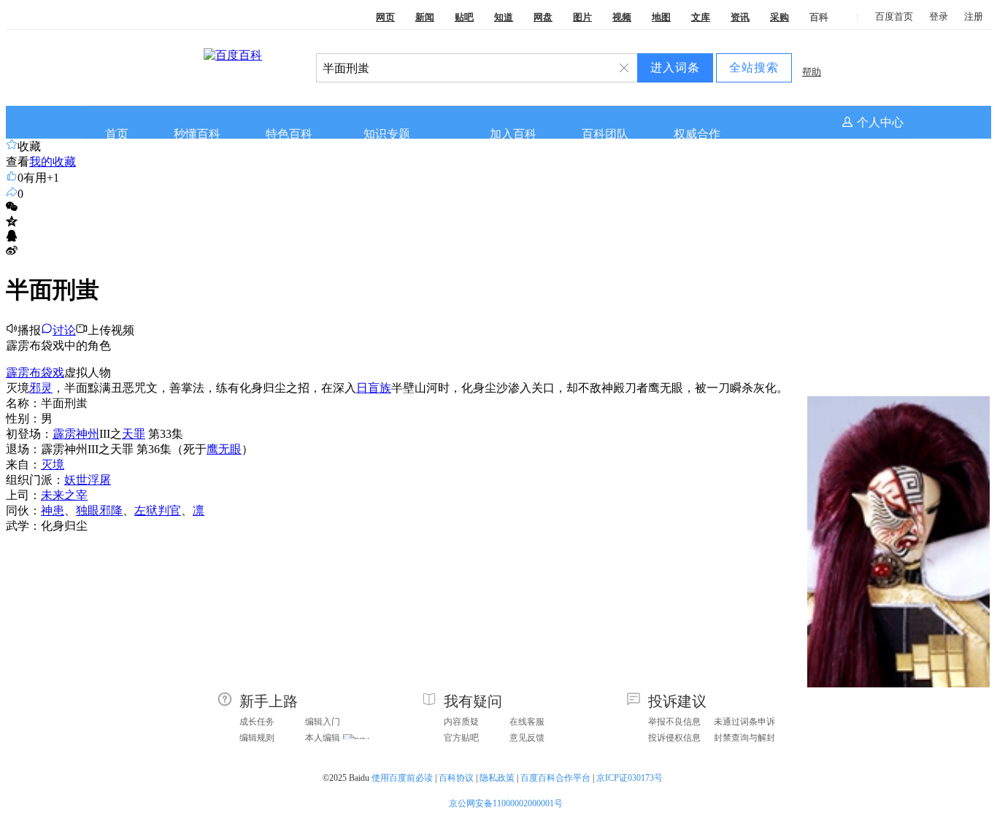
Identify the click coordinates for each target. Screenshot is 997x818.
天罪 (133, 434)
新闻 (424, 17)
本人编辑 (322, 738)
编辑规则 (256, 738)
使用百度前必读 (402, 778)
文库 (700, 17)
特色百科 (289, 134)
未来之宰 (64, 495)
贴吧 (464, 17)
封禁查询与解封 (744, 738)
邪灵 (41, 388)
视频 (621, 17)
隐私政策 (497, 778)
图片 (582, 17)
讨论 (64, 330)
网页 (385, 17)
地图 (661, 17)
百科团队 (605, 134)
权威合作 (697, 134)
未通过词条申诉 (744, 722)
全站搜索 (754, 67)
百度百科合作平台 (555, 778)
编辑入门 (322, 722)
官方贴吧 (461, 738)
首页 (116, 134)
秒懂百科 (197, 134)
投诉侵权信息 (674, 738)
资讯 (740, 17)
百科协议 (456, 778)
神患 (52, 510)
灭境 (52, 464)
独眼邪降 (99, 510)
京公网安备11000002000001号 (506, 803)
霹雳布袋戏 (35, 372)
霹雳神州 (76, 434)
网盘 (543, 17)
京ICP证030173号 (630, 778)
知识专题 (386, 134)
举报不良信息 (674, 722)
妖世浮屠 (87, 480)
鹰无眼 (224, 449)
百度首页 (894, 16)
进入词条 (675, 67)
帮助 (811, 71)
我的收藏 (52, 161)
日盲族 (373, 388)
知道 (503, 17)
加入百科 (513, 134)
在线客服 (526, 722)
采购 (779, 17)
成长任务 (256, 722)
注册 (973, 16)
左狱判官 (157, 510)
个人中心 (880, 122)
